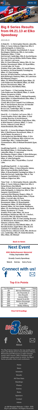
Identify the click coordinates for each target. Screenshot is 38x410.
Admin (19, 402)
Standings (19, 382)
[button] (32, 3)
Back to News (19, 242)
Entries (19, 389)
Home (19, 365)
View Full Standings (19, 311)
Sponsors (19, 395)
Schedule (19, 372)
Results (19, 375)
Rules (19, 392)
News (19, 368)
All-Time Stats (19, 378)
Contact (19, 399)
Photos (19, 385)
